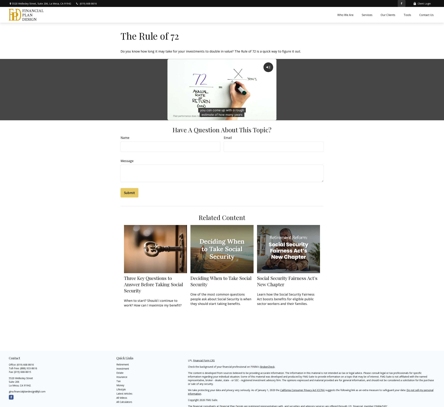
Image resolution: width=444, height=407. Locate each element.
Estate (119, 372)
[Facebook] (401, 3)
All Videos (121, 397)
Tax (118, 381)
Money (120, 385)
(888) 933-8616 (28, 368)
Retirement (122, 364)
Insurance (121, 377)
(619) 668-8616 (88, 3)
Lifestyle (121, 389)
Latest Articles (124, 393)
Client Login (424, 3)
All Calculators (124, 402)
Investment (122, 368)
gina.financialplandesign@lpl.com (27, 391)
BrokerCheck (267, 366)
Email (228, 138)
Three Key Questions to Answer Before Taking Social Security (153, 284)
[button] (345, 14)
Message (127, 161)
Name (125, 138)
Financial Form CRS (204, 360)
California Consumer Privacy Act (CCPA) (302, 390)
